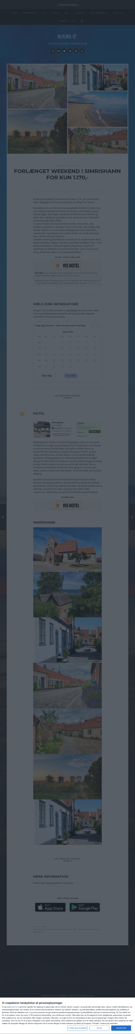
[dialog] (67, 1016)
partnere (15, 1007)
